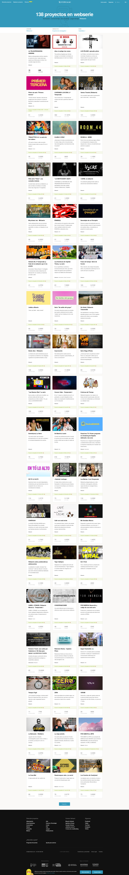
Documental (65, 18)
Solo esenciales (85, 872)
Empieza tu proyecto (18, 2)
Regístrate (111, 2)
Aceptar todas (97, 872)
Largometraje (74, 18)
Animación (46, 18)
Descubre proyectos (6, 2)
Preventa (27, 2)
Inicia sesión (104, 2)
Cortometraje (55, 18)
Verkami (64, 2)
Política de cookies (51, 873)
